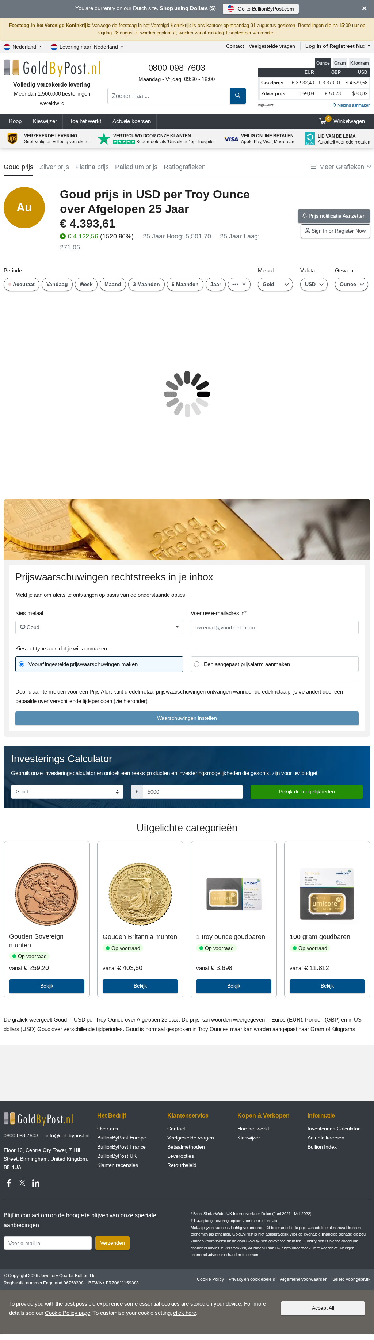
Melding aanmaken (353, 105)
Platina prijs (92, 167)
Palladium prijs (136, 167)
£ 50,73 (332, 93)
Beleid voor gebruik (351, 1279)
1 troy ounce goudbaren (230, 936)
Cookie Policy (210, 1279)
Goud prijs (18, 167)
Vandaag (57, 284)
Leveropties (180, 1156)
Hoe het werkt (84, 121)
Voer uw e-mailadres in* (219, 613)
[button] (340, 167)
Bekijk (47, 986)
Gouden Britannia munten (140, 936)
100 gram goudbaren (320, 936)
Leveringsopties (227, 1220)
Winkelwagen (346, 121)
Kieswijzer (45, 121)
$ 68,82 (359, 93)
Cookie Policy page (68, 1313)
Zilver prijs (273, 93)
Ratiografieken (185, 167)
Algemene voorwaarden (303, 1279)
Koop (15, 121)
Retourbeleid (181, 1165)
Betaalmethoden (186, 1147)
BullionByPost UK (117, 1156)
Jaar (215, 284)
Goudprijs (272, 82)
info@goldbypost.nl (67, 1135)
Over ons (107, 1128)
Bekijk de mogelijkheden (307, 791)
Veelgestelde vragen (272, 46)
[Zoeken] (238, 96)
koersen (131, 121)
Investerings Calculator (334, 1128)
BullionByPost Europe (121, 1138)
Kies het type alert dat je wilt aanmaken (61, 648)
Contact (235, 46)
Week (86, 284)
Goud (32, 627)
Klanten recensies (117, 1165)
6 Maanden (185, 284)
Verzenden (112, 1243)
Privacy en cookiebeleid (252, 1279)
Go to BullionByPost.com (266, 9)
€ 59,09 (306, 93)
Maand (112, 284)
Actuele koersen (326, 1138)
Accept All (323, 1308)
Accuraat (23, 284)
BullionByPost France (121, 1147)
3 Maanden (146, 284)
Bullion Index (322, 1147)
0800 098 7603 (21, 1135)
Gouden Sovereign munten (36, 940)
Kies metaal (29, 613)
